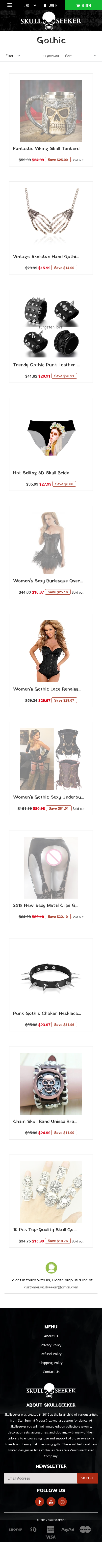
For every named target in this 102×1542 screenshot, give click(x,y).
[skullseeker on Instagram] (62, 1501)
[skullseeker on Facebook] (39, 1501)
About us (51, 1336)
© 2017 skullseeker (50, 1520)
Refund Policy (51, 1354)
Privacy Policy (51, 1345)
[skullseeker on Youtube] (51, 1501)
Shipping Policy (51, 1363)
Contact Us (51, 1372)
